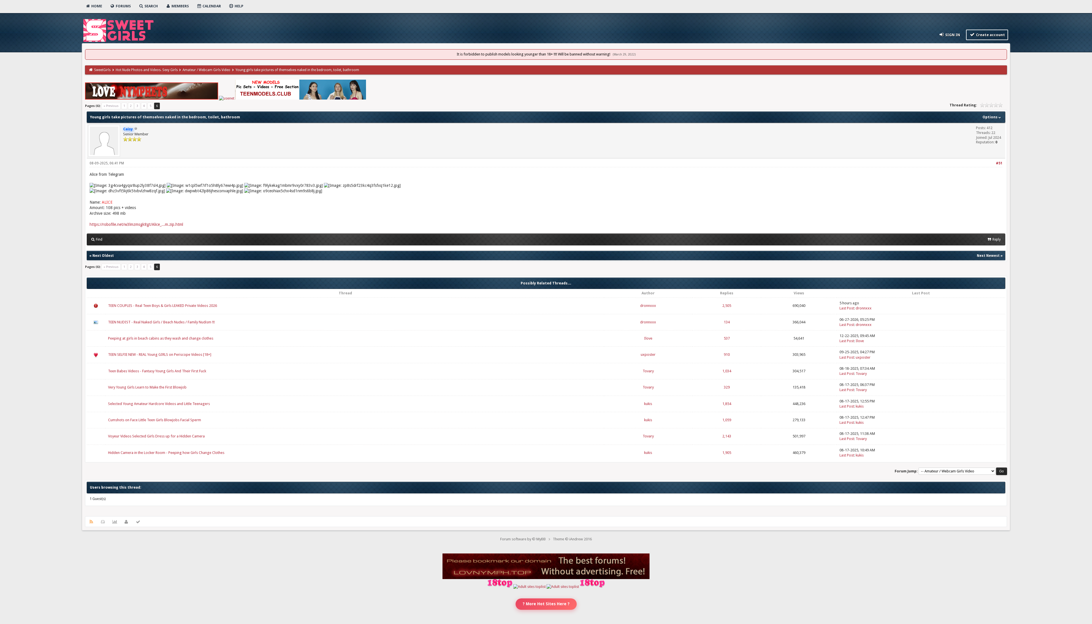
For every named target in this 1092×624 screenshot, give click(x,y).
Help (238, 6)
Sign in (952, 35)
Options (990, 117)
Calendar (211, 6)
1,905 (726, 453)
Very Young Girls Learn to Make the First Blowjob (147, 387)
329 (727, 387)
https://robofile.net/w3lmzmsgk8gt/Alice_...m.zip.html (136, 224)
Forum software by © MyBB (523, 539)
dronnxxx (648, 305)
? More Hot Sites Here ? (546, 604)
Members (180, 6)
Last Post (846, 308)
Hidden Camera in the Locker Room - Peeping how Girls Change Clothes (166, 453)
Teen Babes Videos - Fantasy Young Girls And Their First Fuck (157, 371)
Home (96, 6)
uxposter (648, 354)
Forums (123, 6)
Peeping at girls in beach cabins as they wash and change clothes (160, 338)
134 (727, 322)
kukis (648, 404)
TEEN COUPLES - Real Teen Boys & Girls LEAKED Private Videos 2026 (162, 305)
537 (727, 338)
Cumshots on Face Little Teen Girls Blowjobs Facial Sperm (154, 420)
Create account (990, 35)
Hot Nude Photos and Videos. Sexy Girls (147, 70)
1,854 (726, 404)
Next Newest (988, 256)
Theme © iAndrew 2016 (572, 539)
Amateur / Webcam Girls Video (206, 70)
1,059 (726, 420)
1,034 (726, 371)
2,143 (726, 436)
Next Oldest (103, 256)
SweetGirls (102, 70)
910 (727, 354)
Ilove (648, 338)
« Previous (111, 106)
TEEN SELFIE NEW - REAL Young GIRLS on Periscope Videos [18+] (159, 354)
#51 (999, 163)
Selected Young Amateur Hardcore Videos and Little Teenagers (159, 404)
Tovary (648, 371)
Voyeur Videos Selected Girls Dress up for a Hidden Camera (156, 436)
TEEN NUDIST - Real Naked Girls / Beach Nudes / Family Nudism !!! (161, 322)
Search (151, 6)
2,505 (726, 305)
